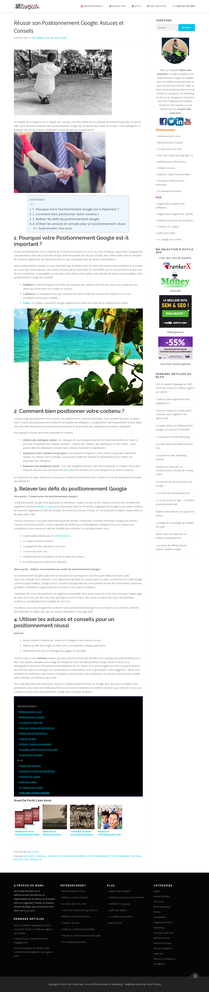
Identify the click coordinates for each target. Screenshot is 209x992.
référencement (62, 535)
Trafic (26, 302)
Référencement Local (30, 711)
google (53, 856)
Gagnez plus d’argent (30, 765)
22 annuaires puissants (31, 754)
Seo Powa (61, 38)
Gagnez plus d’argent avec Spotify (175, 214)
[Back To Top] (195, 977)
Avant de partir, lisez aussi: (55, 228)
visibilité (35, 859)
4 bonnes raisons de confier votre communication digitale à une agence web (173, 414)
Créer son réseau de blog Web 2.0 (37, 727)
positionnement (98, 856)
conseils (41, 856)
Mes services (115, 922)
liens (66, 470)
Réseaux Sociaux (162, 943)
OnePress (130, 984)
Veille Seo (33, 851)
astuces (29, 856)
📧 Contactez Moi (183, 6)
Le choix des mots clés (31, 722)
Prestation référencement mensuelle (38, 749)
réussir (18, 859)
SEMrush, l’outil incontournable (35, 744)
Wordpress (159, 963)
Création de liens (27, 738)
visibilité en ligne (44, 506)
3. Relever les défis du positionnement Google (65, 219)
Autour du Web (161, 896)
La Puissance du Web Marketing (173, 436)
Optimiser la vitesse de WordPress (37, 771)
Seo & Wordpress (162, 948)
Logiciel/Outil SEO (162, 922)
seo (26, 859)
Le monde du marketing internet (173, 493)
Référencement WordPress (33, 733)
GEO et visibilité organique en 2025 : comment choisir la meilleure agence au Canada (175, 388)
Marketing (158, 927)
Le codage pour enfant (31, 787)
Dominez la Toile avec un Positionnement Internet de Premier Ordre (175, 470)
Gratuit (157, 911)
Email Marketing (161, 906)
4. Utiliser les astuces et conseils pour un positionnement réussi (79, 224)
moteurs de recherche (73, 856)
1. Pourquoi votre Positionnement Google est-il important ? (75, 209)
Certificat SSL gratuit (29, 776)
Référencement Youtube (32, 717)
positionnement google (125, 856)
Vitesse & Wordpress (164, 958)
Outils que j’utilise (28, 782)
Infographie (159, 917)
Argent (157, 891)
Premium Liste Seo (163, 932)
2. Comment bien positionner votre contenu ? (65, 214)
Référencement (161, 937)
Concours (158, 901)
